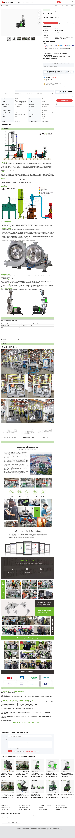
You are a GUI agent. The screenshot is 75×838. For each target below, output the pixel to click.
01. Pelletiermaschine (4, 805)
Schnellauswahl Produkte (51, 828)
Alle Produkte (58, 809)
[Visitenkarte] (72, 96)
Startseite (2, 7)
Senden (10, 751)
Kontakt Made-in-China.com (42, 828)
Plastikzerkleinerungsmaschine (27, 7)
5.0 (60, 92)
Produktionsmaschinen (8, 7)
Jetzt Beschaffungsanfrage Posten (32, 751)
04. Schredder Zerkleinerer (60, 805)
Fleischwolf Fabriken (36, 820)
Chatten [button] (67, 22)
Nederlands (39, 829)
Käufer (56, 5)
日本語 (49, 829)
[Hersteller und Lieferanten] (7, 2)
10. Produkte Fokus (4, 809)
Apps (67, 5)
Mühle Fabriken (15, 820)
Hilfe (62, 5)
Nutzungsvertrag (26, 828)
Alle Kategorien (5, 5)
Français (22, 829)
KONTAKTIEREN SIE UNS (28, 724)
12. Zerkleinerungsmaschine (42, 809)
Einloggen (72, 2)
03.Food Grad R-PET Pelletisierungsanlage (45, 805)
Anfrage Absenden (50, 22)
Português (18, 829)
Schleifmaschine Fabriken (6, 820)
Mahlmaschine (51, 820)
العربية (43, 829)
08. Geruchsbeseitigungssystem (61, 807)
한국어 (46, 829)
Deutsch (35, 829)
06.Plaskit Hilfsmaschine (23, 807)
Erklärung (21, 828)
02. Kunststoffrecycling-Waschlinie (25, 805)
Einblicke (57, 828)
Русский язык (27, 829)
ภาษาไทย (55, 829)
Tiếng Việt (62, 829)
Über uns (17, 828)
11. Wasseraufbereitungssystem (24, 809)
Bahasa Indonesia (67, 829)
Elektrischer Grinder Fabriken (25, 820)
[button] (50, 93)
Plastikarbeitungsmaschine (17, 7)
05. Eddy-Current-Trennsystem (6, 807)
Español (15, 829)
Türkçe (58, 829)
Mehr (2, 824)
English (11, 829)
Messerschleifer (44, 820)
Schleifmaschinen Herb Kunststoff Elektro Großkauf (11, 822)
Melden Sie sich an (47, 85)
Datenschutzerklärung (33, 828)
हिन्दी (51, 829)
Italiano (31, 829)
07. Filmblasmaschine (41, 807)
